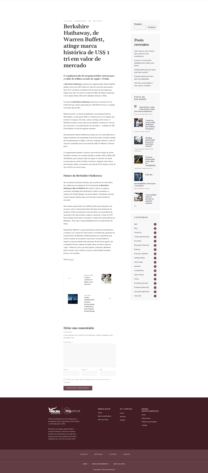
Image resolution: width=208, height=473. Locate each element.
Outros (136, 279)
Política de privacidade (149, 422)
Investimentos (137, 151)
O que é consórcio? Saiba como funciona (88, 279)
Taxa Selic (147, 188)
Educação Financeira (141, 245)
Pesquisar (138, 24)
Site (101, 369)
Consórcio (136, 131)
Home (100, 412)
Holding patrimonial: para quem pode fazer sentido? (150, 142)
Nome (66, 369)
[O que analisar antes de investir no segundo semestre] (138, 197)
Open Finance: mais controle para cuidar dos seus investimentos (144, 53)
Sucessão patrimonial (141, 291)
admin (70, 21)
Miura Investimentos (104, 416)
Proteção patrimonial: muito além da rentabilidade (150, 161)
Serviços (123, 416)
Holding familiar (149, 149)
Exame (71, 259)
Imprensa (137, 266)
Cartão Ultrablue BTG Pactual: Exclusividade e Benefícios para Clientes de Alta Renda (89, 303)
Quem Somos (146, 418)
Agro (136, 224)
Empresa (137, 249)
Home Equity (138, 262)
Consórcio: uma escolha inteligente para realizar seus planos (144, 63)
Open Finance (148, 114)
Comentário (68, 342)
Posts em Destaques (140, 98)
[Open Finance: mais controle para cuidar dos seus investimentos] (135, 106)
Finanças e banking (139, 114)
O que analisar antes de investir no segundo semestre (150, 199)
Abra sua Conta (103, 419)
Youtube (144, 425)
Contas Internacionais (141, 237)
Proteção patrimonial (147, 168)
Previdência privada (141, 283)
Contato (122, 420)
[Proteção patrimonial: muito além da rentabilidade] (138, 159)
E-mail (84, 369)
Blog (94, 21)
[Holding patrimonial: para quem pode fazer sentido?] (138, 140)
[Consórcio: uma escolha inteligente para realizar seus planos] (138, 122)
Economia (137, 241)
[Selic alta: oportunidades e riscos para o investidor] (138, 177)
